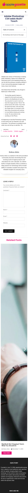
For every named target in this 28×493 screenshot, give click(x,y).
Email (5, 216)
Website (5, 223)
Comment (6, 190)
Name (5, 209)
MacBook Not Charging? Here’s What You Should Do (13, 445)
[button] (2, 11)
